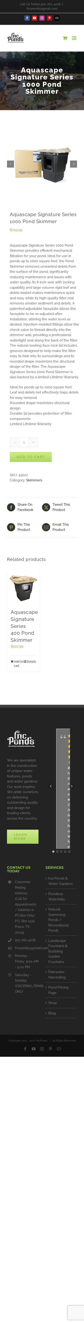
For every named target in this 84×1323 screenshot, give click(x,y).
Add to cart (31, 457)
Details (31, 661)
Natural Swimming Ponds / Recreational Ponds (58, 920)
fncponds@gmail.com (42, 8)
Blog (52, 1013)
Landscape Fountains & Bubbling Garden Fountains (57, 951)
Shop (52, 1003)
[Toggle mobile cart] (65, 38)
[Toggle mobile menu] (74, 38)
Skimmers (34, 480)
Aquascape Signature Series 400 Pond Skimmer (24, 626)
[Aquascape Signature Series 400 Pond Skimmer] (23, 588)
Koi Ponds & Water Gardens (60, 881)
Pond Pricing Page (58, 990)
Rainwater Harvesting (57, 974)
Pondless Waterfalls (56, 896)
